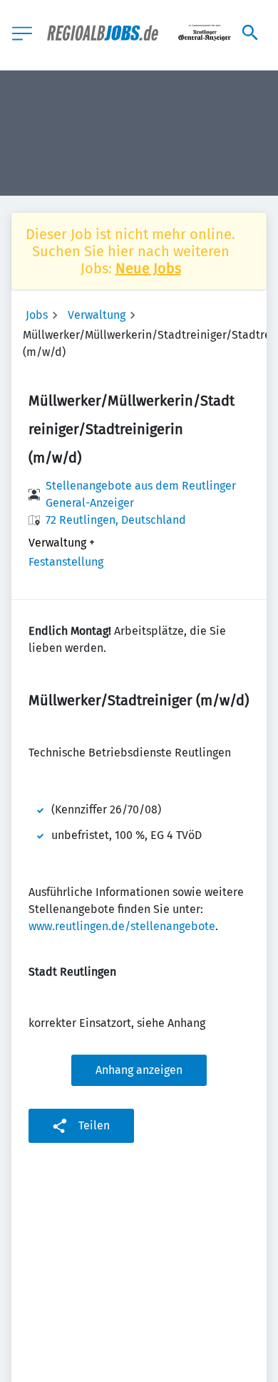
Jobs (37, 315)
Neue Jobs (148, 268)
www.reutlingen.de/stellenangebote (122, 926)
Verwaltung (96, 315)
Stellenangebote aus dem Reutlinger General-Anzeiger (141, 494)
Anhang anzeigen (139, 1070)
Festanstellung (66, 562)
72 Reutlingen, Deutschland (116, 520)
